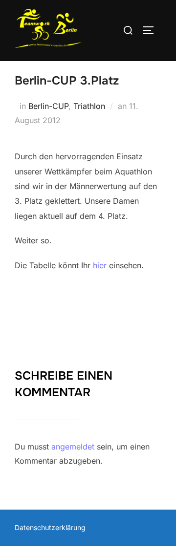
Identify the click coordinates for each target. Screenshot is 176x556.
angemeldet (72, 446)
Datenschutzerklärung (50, 527)
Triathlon (89, 106)
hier (100, 265)
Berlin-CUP (48, 106)
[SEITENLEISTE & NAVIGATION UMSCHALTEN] (151, 30)
